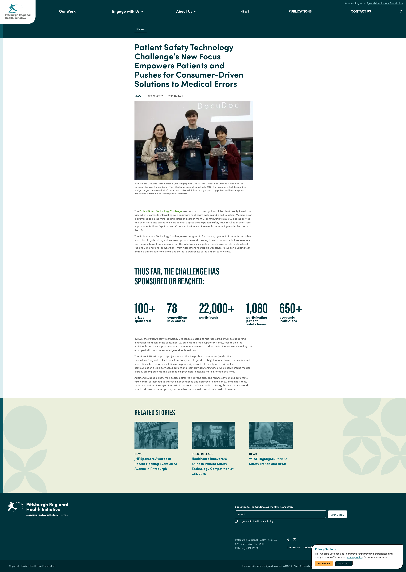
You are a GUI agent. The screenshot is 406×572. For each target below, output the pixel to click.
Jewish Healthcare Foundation (385, 3)
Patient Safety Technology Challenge (160, 211)
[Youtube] (294, 539)
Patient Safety (155, 95)
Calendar (309, 547)
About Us (184, 11)
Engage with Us (126, 11)
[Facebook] (288, 539)
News (244, 11)
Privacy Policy (265, 521)
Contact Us (361, 11)
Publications (300, 11)
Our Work (67, 11)
